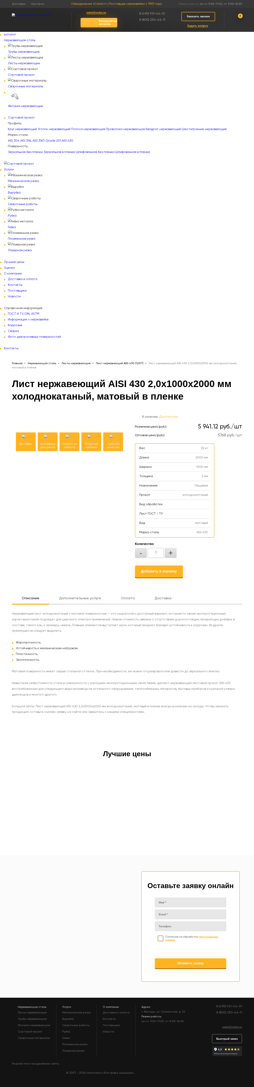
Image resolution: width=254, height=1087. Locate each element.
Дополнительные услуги (80, 598)
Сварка (13, 331)
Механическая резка (23, 181)
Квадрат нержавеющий (163, 129)
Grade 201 (53, 140)
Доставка (18, 4)
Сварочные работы (23, 204)
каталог (10, 34)
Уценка (9, 268)
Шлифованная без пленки (95, 152)
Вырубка (14, 192)
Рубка (12, 215)
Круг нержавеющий (22, 129)
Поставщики (17, 290)
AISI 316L (26, 140)
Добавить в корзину (159, 571)
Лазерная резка (20, 250)
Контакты (37, 4)
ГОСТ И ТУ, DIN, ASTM (23, 313)
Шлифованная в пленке (132, 152)
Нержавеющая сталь (19, 40)
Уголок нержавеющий (54, 129)
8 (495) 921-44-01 (152, 13)
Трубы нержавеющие (24, 52)
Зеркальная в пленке (59, 152)
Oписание (30, 598)
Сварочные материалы (25, 86)
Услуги (9, 169)
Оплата (128, 598)
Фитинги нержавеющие (25, 106)
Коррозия (15, 325)
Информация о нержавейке (28, 319)
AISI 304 (13, 140)
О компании (13, 273)
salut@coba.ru (96, 12)
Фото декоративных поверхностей (34, 337)
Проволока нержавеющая (125, 129)
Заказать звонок (198, 16)
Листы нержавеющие (24, 63)
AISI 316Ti (39, 140)
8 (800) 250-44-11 (152, 19)
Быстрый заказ (227, 1038)
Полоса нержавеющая (88, 129)
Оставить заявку (190, 963)
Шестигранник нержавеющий (204, 129)
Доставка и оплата (22, 279)
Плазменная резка (21, 238)
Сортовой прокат (21, 75)
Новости (14, 296)
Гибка (12, 227)
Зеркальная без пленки (25, 152)
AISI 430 (67, 140)
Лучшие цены (14, 262)
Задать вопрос (197, 25)
